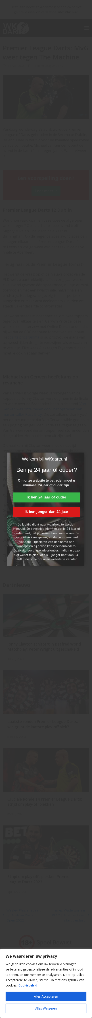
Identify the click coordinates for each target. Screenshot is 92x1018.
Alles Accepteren (46, 996)
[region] (46, 983)
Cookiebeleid (28, 985)
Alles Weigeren (46, 1008)
